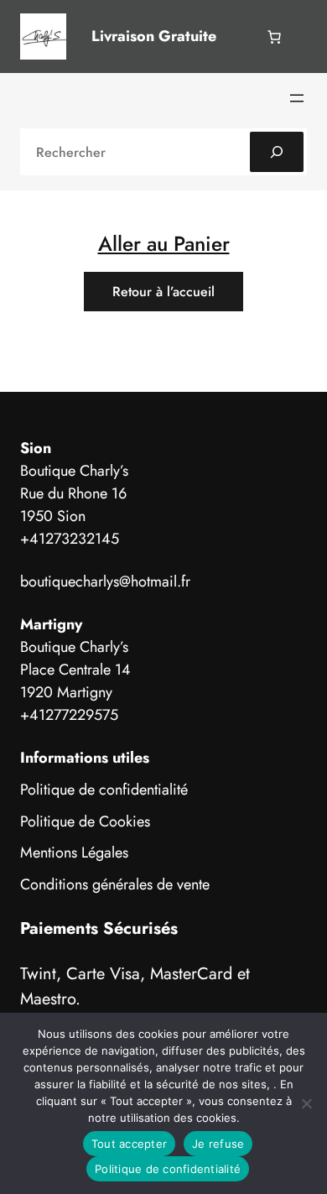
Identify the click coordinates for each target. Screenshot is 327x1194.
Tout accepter (129, 1143)
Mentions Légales (74, 852)
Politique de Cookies (85, 821)
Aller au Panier (164, 243)
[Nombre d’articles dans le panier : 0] (274, 36)
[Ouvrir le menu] (297, 98)
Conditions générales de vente (115, 884)
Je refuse (218, 1143)
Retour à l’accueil (163, 291)
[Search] (277, 152)
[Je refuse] (306, 1103)
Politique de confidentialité (104, 789)
